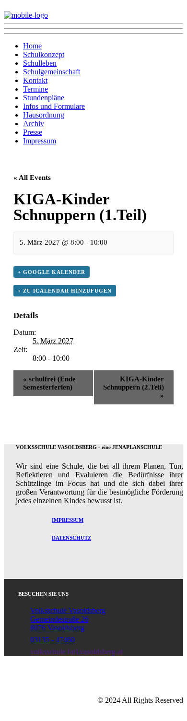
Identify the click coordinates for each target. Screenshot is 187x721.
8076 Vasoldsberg (57, 628)
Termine (35, 89)
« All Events (32, 177)
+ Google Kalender (51, 272)
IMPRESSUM (67, 520)
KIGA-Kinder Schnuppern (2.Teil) (133, 387)
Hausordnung (43, 115)
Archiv (33, 123)
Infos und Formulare (54, 106)
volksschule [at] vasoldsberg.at (76, 652)
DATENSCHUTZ (71, 538)
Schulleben (40, 63)
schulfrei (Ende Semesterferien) (49, 383)
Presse (32, 132)
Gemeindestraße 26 (59, 619)
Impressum (39, 141)
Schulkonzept (43, 54)
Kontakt (35, 80)
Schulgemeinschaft (51, 72)
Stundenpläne (43, 98)
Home (32, 46)
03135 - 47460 (52, 640)
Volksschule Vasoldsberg (67, 610)
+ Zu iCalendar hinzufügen (65, 291)
